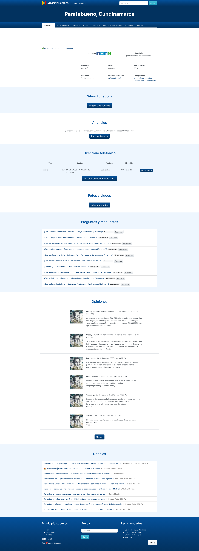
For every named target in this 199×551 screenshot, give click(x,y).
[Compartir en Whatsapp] (109, 53)
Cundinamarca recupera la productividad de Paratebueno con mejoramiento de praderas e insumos (83, 463)
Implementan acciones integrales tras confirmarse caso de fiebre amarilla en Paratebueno (79, 509)
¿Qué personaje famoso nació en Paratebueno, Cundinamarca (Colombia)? (78, 232)
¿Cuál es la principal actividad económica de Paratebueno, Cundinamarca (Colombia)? (83, 272)
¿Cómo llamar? (115, 78)
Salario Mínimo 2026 (133, 535)
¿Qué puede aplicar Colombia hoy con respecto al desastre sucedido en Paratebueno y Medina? (82, 489)
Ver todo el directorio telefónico (99, 178)
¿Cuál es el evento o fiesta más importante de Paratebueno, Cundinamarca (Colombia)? (84, 255)
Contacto (49, 535)
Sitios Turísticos (63, 25)
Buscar (153, 3)
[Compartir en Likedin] (105, 53)
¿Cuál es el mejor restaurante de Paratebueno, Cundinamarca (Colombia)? (78, 261)
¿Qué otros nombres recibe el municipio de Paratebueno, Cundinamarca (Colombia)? (82, 243)
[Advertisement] (99, 39)
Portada (74, 3)
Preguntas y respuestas (112, 25)
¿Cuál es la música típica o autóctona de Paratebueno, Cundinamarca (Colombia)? (81, 284)
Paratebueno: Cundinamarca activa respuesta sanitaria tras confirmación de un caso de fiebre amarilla (84, 484)
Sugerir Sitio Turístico (99, 105)
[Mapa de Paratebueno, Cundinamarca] (57, 48)
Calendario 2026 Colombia (135, 530)
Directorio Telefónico (91, 25)
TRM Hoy (128, 537)
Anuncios (76, 25)
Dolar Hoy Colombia (133, 532)
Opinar (99, 437)
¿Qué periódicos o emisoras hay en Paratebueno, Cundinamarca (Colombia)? (79, 278)
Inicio (152, 542)
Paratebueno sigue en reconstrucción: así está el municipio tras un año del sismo (76, 494)
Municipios (83, 3)
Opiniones (129, 25)
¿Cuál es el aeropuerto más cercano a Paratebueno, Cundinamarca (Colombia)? (80, 249)
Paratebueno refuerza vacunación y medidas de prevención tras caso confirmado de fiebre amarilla (83, 504)
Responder (119, 232)
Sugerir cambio (146, 170)
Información (48, 25)
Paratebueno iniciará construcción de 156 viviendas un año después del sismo (74, 499)
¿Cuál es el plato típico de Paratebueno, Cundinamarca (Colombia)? (76, 237)
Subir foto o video (99, 205)
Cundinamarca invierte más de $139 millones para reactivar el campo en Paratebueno (78, 474)
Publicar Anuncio (99, 136)
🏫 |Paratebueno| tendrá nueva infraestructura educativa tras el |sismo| (72, 468)
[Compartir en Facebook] (98, 53)
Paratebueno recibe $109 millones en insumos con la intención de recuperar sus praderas (79, 479)
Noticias (140, 25)
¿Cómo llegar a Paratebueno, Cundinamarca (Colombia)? (71, 266)
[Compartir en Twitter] (102, 53)
